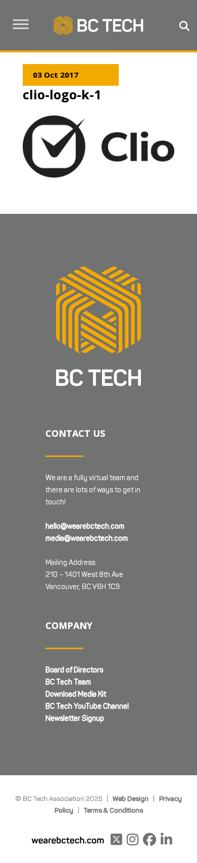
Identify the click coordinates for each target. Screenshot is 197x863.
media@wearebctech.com (86, 538)
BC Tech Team (68, 682)
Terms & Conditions (113, 810)
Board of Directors (74, 670)
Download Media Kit (75, 694)
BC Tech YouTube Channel (87, 706)
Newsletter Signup (74, 718)
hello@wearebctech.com (84, 526)
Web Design (131, 798)
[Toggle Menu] (21, 24)
